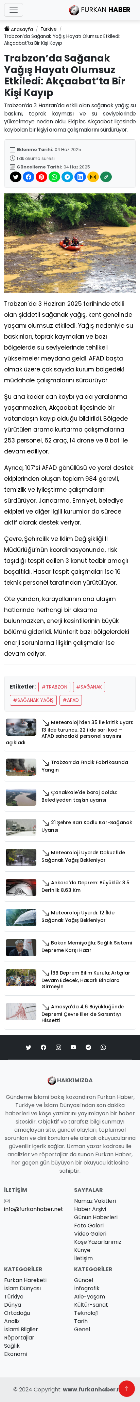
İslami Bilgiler (21, 1329)
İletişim (83, 1258)
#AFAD (71, 700)
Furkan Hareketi (25, 1280)
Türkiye (48, 29)
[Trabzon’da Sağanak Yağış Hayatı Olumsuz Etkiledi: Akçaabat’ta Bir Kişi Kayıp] (70, 243)
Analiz (12, 1321)
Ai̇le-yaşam (89, 1297)
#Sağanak (89, 686)
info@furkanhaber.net (33, 1209)
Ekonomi (15, 1354)
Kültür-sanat (91, 1305)
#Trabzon (54, 686)
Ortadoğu (17, 1313)
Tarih (81, 1321)
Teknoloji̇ (86, 1313)
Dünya (12, 1305)
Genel (82, 1329)
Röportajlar (19, 1338)
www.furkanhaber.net (95, 1389)
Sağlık (12, 1346)
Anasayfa (22, 29)
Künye (82, 1250)
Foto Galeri (89, 1225)
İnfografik (87, 1288)
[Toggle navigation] (13, 10)
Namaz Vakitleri (95, 1201)
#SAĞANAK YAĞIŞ (33, 700)
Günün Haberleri (96, 1217)
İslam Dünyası (22, 1288)
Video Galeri (90, 1234)
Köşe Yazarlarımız (97, 1242)
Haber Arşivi (90, 1209)
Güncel (83, 1280)
